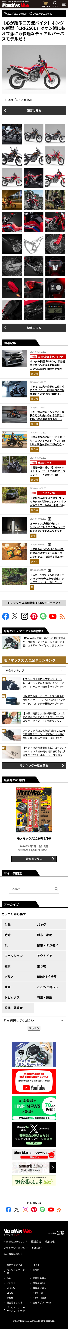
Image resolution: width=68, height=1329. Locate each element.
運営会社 (36, 1241)
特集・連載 (44, 997)
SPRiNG (11, 1287)
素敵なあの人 (39, 1277)
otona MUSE (39, 1287)
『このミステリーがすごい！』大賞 (16, 1309)
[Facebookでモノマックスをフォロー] (5, 619)
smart (10, 1297)
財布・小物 (44, 935)
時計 (8, 935)
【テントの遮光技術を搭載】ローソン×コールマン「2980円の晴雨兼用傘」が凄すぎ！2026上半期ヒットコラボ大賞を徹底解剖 (44, 751)
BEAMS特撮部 (46, 976)
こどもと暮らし (47, 987)
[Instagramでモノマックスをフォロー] (24, 619)
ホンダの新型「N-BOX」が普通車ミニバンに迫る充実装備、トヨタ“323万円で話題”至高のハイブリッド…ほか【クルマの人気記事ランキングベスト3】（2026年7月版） (47, 371)
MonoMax (38, 1292)
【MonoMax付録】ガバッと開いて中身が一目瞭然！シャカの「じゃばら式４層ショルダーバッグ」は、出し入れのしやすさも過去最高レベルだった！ (44, 641)
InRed (36, 1264)
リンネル (11, 1282)
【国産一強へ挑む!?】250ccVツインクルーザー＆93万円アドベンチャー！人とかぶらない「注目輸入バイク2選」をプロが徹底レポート (48, 475)
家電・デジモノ (47, 945)
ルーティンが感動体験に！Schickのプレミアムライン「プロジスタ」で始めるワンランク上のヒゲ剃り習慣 (47, 529)
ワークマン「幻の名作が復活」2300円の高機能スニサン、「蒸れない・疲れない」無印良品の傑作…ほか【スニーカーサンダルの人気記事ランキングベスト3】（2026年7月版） (44, 734)
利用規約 (37, 1247)
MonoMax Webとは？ (15, 1241)
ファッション (14, 955)
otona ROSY (39, 1282)
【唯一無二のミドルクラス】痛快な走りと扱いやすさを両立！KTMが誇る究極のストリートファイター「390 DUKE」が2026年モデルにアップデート (47, 419)
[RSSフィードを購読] (62, 619)
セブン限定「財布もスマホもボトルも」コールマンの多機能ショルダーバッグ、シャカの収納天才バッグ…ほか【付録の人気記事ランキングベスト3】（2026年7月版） (44, 682)
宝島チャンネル (14, 1264)
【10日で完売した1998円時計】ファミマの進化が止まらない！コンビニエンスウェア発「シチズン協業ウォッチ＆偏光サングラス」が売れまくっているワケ (44, 717)
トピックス (12, 997)
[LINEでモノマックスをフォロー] (43, 619)
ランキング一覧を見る (34, 765)
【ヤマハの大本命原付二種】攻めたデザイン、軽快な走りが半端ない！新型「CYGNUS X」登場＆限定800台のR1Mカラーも (47, 392)
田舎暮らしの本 (14, 1302)
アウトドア (44, 955)
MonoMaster (39, 1297)
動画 (8, 987)
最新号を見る (34, 859)
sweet (36, 1269)
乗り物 (34, 373)
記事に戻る (34, 110)
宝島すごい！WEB (42, 1302)
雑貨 (33, 535)
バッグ (41, 924)
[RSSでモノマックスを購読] (59, 1210)
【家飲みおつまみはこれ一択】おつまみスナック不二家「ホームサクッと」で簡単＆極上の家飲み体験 (47, 554)
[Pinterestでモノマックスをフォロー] (34, 619)
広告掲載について (13, 1254)
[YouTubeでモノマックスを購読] (52, 619)
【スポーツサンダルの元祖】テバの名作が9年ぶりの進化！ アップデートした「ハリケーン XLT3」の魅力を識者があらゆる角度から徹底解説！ (48, 582)
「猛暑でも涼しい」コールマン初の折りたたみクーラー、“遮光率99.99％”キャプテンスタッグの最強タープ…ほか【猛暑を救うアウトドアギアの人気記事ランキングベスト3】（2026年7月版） (44, 699)
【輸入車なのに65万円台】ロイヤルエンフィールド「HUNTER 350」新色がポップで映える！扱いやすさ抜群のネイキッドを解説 (47, 444)
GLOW (10, 1292)
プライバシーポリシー (15, 1247)
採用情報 (50, 1241)
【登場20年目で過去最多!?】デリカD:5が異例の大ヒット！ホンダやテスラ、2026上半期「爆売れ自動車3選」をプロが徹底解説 (48, 503)
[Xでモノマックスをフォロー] (15, 619)
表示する (34, 1028)
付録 (8, 924)
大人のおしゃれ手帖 (16, 1271)
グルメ (34, 561)
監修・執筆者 (14, 1007)
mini (9, 1277)
